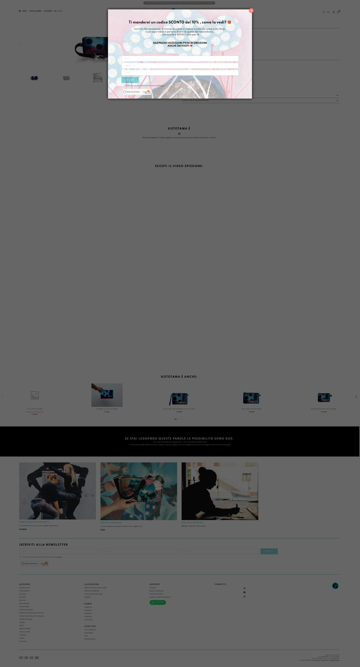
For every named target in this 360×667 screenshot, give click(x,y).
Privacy (161, 85)
